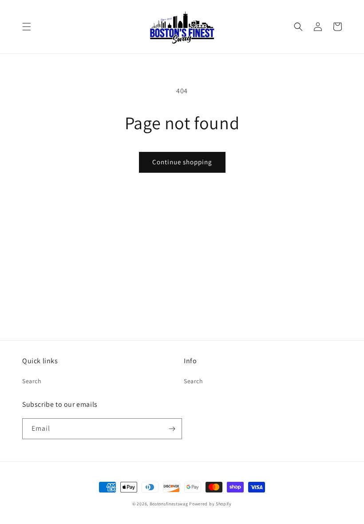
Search (32, 381)
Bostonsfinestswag (169, 504)
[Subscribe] (172, 428)
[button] (26, 26)
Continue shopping (182, 162)
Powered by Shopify (210, 504)
